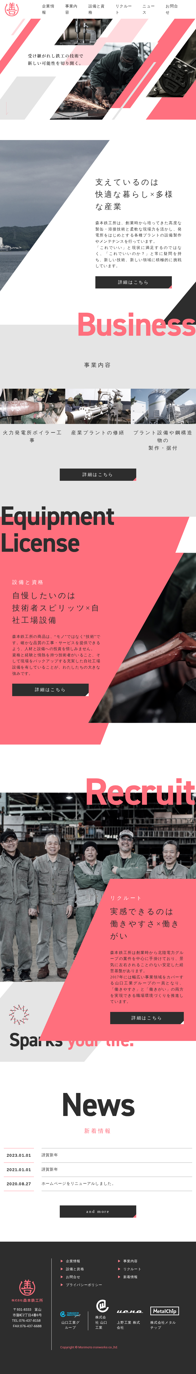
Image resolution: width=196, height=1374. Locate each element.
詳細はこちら (133, 282)
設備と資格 (75, 1269)
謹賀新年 (50, 1155)
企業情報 (73, 1261)
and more (97, 1211)
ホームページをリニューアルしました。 (79, 1183)
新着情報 (130, 1277)
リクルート (132, 1269)
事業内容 (130, 1261)
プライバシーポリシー (84, 1285)
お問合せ (73, 1277)
